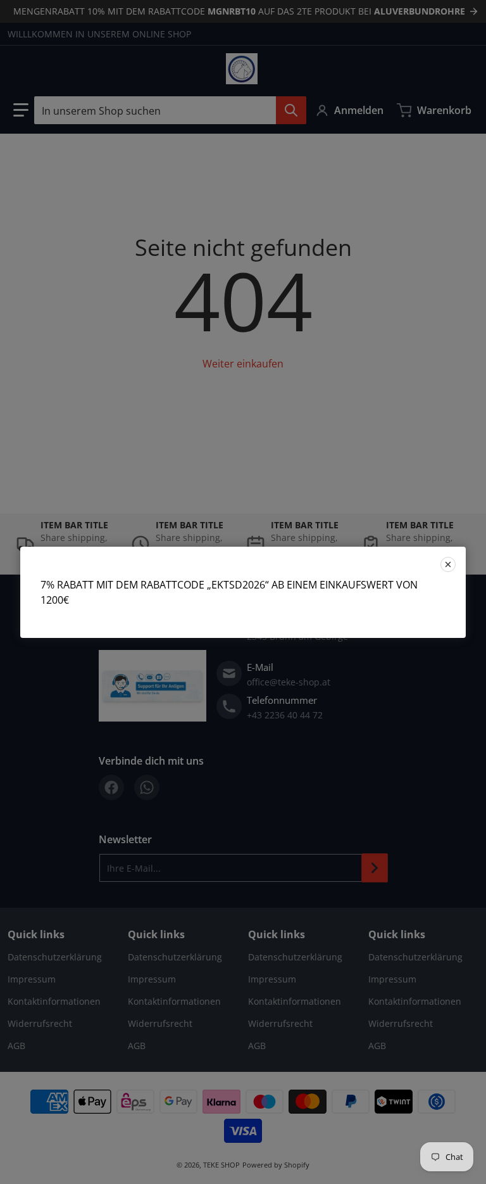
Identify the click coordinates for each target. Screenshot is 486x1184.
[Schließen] (448, 564)
